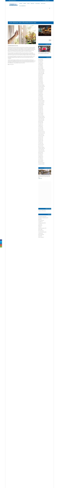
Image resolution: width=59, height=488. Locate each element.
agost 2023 (40, 105)
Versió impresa (37, 3)
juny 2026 (39, 61)
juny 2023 (39, 108)
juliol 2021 (39, 138)
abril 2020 (39, 157)
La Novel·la (40, 233)
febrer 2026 (40, 67)
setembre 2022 (40, 120)
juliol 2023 (39, 107)
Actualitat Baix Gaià (41, 216)
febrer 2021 (40, 144)
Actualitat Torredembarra (42, 217)
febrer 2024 (40, 98)
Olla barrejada (40, 234)
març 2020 (39, 158)
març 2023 (39, 112)
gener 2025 (40, 83)
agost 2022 (40, 121)
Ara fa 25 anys (40, 220)
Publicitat (24, 3)
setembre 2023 (40, 104)
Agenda (39, 219)
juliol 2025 (39, 76)
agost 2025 (40, 74)
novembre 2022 (40, 117)
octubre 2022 (40, 118)
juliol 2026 (39, 60)
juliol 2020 (39, 153)
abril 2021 (39, 142)
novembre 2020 (40, 148)
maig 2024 (39, 94)
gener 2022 (40, 130)
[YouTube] (45, 0)
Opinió (39, 235)
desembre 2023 (40, 100)
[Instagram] (46, 0)
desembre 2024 (40, 85)
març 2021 (39, 143)
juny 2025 (39, 77)
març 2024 (39, 96)
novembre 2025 (40, 70)
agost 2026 (40, 59)
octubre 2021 (40, 134)
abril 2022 (39, 126)
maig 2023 (39, 109)
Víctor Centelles (40, 237)
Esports (39, 229)
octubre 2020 (40, 149)
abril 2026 (39, 64)
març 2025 (39, 81)
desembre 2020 (40, 147)
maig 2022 (39, 125)
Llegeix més (40, 178)
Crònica (39, 224)
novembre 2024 (40, 86)
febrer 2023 (40, 113)
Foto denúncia (40, 230)
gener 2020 (40, 161)
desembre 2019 (40, 162)
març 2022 (39, 127)
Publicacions (32, 3)
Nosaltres (20, 3)
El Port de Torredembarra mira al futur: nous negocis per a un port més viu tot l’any (44, 176)
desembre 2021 (40, 131)
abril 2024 (39, 95)
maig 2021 (39, 140)
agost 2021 (40, 136)
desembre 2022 (40, 116)
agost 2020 (40, 152)
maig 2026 (39, 63)
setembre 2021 (40, 135)
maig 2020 (39, 156)
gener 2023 (40, 114)
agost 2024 (40, 90)
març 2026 (39, 65)
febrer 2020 (40, 160)
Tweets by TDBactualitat (42, 210)
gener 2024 (40, 99)
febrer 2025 (40, 82)
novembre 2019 (40, 164)
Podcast (28, 3)
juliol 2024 (39, 91)
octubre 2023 (40, 103)
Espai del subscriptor (41, 228)
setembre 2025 (40, 73)
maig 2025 (39, 78)
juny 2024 (39, 92)
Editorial (39, 225)
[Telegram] (47, 0)
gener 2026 (40, 68)
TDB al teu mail (43, 3)
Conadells (39, 221)
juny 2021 (39, 139)
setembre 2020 (40, 151)
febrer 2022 (40, 129)
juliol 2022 (39, 122)
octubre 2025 (40, 72)
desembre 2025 (40, 69)
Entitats (39, 226)
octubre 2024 (40, 87)
